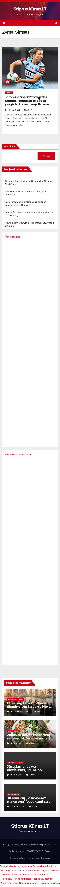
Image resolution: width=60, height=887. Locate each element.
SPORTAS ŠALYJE (35, 851)
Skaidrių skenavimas (11, 870)
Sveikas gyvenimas (15, 699)
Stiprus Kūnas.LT (30, 9)
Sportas (9, 92)
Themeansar (51, 844)
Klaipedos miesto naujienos (37, 870)
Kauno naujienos (9, 883)
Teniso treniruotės (22, 879)
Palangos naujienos (50, 883)
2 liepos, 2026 (17, 743)
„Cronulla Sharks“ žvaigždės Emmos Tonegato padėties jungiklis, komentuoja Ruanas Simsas (27, 102)
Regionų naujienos (28, 883)
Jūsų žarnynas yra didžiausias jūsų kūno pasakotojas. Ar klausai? (26, 769)
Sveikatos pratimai (17, 858)
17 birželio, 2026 (18, 807)
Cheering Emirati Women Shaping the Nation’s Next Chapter (28, 706)
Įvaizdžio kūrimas (39, 874)
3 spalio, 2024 (15, 110)
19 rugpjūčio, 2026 (20, 712)
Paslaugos (45, 858)
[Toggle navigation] (30, 23)
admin (29, 110)
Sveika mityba (13, 731)
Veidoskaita (6, 879)
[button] (56, 23)
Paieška (9, 146)
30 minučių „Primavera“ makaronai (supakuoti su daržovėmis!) (27, 801)
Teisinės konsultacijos (43, 866)
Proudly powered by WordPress (16, 844)
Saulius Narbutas (20, 874)
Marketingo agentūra (20, 866)
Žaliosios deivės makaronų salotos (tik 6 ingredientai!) (28, 736)
